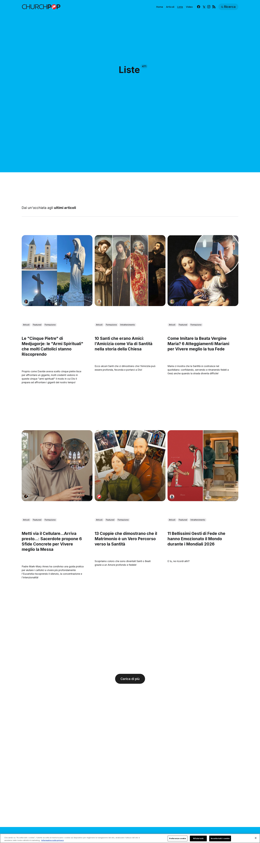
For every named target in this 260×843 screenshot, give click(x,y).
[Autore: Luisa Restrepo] (99, 302)
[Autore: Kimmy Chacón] (26, 497)
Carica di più (130, 679)
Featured (37, 325)
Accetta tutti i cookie (220, 838)
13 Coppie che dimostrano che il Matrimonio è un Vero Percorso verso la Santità (126, 539)
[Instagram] (208, 7)
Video (189, 6)
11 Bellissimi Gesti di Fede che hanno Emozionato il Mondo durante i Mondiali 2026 (196, 539)
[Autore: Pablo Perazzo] (172, 302)
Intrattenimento (127, 325)
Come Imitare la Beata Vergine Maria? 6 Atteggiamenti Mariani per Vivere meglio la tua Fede (198, 343)
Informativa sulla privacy (52, 840)
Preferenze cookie (177, 838)
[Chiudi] (256, 838)
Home (159, 6)
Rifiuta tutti (198, 838)
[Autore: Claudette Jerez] (26, 302)
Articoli (170, 6)
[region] (130, 838)
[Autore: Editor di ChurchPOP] (99, 497)
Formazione (50, 325)
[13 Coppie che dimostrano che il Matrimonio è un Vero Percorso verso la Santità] (130, 465)
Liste (180, 6)
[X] (203, 7)
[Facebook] (198, 7)
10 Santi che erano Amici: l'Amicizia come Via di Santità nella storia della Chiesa (123, 343)
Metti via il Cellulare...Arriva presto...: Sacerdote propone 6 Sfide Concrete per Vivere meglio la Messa (52, 541)
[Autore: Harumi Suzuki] (172, 497)
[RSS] (213, 7)
